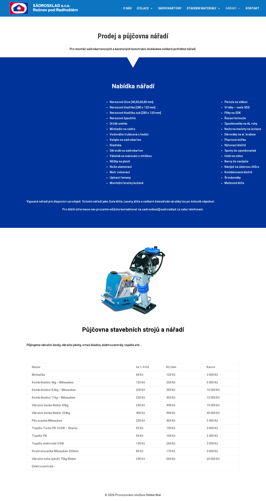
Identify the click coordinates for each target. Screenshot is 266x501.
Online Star (153, 495)
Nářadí (231, 8)
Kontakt (252, 8)
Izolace (143, 8)
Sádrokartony (169, 8)
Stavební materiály (201, 8)
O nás (127, 8)
